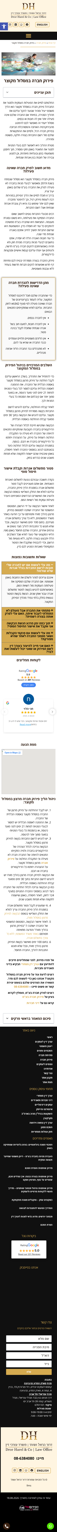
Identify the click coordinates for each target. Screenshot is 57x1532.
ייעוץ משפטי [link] (45, 1046)
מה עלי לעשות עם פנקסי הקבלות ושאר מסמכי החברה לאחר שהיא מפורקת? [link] (29, 636)
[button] (28, 36)
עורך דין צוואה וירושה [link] (40, 1122)
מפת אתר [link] (47, 1082)
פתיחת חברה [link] (45, 1055)
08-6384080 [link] (21, 986)
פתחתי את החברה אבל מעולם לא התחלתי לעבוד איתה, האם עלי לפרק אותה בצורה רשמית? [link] (29, 613)
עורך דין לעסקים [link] (43, 1041)
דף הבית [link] (51, 42)
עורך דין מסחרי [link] (30, 964)
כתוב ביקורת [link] (29, 684)
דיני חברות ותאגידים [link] (41, 1100)
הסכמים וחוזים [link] (44, 1050)
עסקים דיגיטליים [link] (43, 1104)
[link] (4, 26)
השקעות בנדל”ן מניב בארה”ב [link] (36, 1113)
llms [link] (29, 1485)
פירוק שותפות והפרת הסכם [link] (38, 1167)
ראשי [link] (49, 1037)
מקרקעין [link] (47, 1118)
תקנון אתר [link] (47, 1077)
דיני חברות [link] (33, 1003)
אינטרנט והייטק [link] (44, 1109)
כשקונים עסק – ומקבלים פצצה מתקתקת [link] (32, 1199)
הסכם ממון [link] (46, 1127)
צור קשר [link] (48, 1073)
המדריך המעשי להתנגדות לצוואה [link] (35, 1208)
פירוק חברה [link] (41, 42)
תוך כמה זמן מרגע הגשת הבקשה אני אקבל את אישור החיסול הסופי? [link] (30, 624)
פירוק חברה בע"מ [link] (33, 997)
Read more (25, 724)
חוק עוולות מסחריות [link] (41, 1131)
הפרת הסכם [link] (46, 1224)
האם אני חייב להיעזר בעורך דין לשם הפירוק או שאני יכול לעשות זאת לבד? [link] (28, 649)
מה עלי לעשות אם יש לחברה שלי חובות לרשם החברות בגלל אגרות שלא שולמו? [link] (29, 568)
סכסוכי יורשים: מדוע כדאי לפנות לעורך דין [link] (31, 1216)
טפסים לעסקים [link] (44, 1064)
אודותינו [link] (48, 1068)
